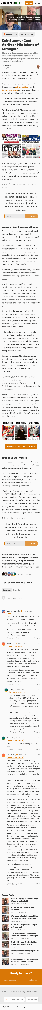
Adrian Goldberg (22, 86)
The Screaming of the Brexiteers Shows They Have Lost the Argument (24, 960)
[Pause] (2, 28)
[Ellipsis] (39, 611)
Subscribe (29, 3)
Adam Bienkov (7, 65)
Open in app (11, 34)
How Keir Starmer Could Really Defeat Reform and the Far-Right (24, 934)
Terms (29, 991)
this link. (35, 566)
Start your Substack (15, 999)
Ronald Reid (11, 643)
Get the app (32, 999)
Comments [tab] (7, 590)
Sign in (37, 3)
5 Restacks (28, 574)
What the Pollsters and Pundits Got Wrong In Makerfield (25, 900)
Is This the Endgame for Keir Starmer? (22, 908)
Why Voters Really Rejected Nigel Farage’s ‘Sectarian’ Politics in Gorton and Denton (24, 917)
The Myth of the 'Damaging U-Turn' (25, 951)
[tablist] (11, 590)
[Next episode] (7, 28)
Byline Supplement (10, 90)
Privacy (22, 991)
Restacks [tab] (16, 590)
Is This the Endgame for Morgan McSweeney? (24, 926)
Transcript (28, 34)
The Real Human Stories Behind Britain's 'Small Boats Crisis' (24, 943)
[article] (21, 901)
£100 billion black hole (14, 494)
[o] (5, 901)
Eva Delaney (11, 755)
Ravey (11, 689)
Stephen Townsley (14, 611)
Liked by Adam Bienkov (16, 614)
